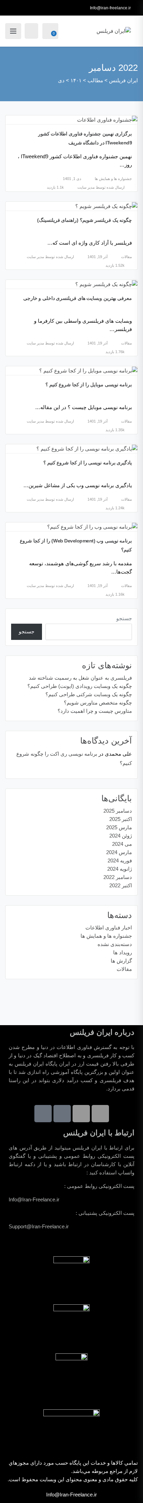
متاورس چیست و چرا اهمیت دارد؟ (95, 711)
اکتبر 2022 (120, 885)
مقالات (126, 257)
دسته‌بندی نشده (115, 944)
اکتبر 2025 (120, 819)
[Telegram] (100, 1113)
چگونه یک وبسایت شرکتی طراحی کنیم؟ (88, 694)
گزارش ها (121, 961)
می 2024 (122, 844)
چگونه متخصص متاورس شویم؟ (98, 703)
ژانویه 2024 (119, 869)
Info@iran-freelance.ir (110, 8)
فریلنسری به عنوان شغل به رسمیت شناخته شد (80, 678)
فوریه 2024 (120, 860)
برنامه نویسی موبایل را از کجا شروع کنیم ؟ (88, 384)
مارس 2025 (119, 827)
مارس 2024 (119, 852)
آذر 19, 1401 (97, 257)
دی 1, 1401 (72, 179)
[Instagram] (81, 1113)
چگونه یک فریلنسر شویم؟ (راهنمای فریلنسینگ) (84, 220)
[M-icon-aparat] (62, 1113)
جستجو (124, 618)
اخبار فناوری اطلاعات (108, 927)
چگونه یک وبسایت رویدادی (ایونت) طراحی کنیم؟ (79, 686)
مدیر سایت (86, 187)
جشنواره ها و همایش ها (113, 179)
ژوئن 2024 (120, 836)
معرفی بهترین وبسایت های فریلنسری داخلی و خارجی (77, 298)
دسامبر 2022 (117, 877)
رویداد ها (122, 952)
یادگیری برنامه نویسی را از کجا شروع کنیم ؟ (87, 462)
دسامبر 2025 (117, 811)
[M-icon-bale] (43, 1113)
